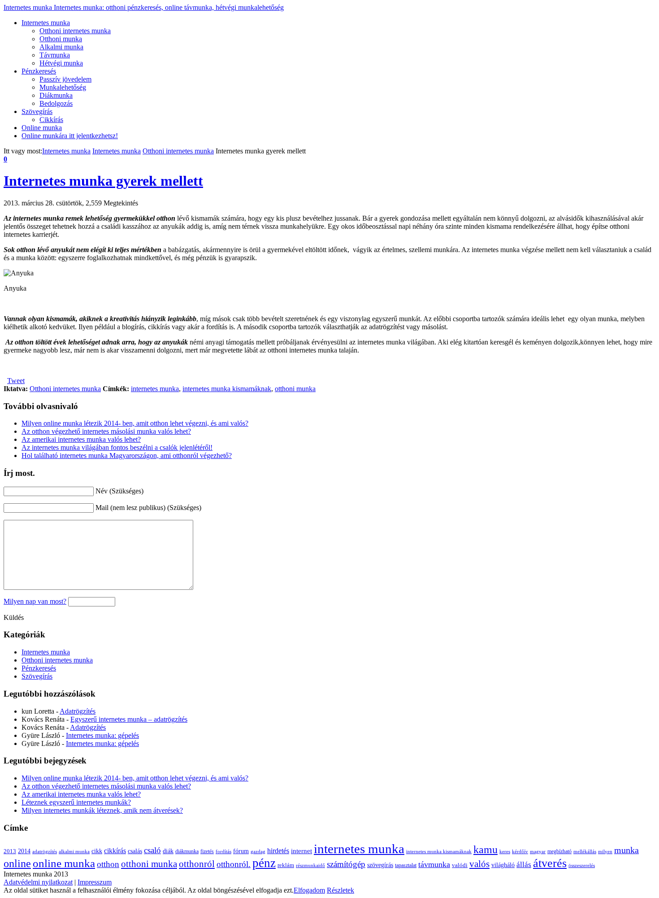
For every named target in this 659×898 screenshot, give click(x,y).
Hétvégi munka (61, 63)
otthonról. (234, 864)
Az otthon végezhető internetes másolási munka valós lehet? (106, 431)
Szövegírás (37, 111)
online (17, 863)
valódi (460, 865)
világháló (503, 865)
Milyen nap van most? (35, 601)
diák (168, 851)
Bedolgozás (56, 103)
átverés (550, 863)
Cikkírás (51, 119)
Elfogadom (309, 890)
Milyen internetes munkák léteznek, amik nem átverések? (102, 810)
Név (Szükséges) (119, 491)
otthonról (197, 864)
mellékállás (584, 851)
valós (479, 864)
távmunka (434, 864)
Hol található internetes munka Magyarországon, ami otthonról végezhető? (127, 455)
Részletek (340, 890)
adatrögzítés (44, 851)
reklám (285, 865)
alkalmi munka (74, 851)
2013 (10, 851)
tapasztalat (405, 865)
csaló (152, 850)
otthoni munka (295, 388)
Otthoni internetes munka (75, 31)
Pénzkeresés (39, 71)
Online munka (42, 127)
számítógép (346, 864)
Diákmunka (56, 95)
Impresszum (95, 882)
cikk (96, 851)
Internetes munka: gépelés (102, 735)
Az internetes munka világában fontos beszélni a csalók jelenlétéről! (117, 447)
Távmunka (54, 55)
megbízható (559, 851)
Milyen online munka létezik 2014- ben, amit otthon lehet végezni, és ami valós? (135, 423)
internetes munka (155, 388)
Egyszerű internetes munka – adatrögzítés (128, 719)
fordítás (223, 851)
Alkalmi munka (61, 47)
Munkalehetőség (62, 87)
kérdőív (520, 851)
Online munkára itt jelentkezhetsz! (70, 135)
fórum (241, 851)
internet (301, 850)
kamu (485, 849)
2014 (24, 851)
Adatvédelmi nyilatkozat (38, 882)
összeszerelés (581, 865)
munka (626, 850)
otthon (108, 864)
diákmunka (187, 851)
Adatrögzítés (77, 711)
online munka (64, 863)
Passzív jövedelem (65, 79)
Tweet (16, 380)
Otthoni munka (60, 39)
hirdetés (278, 850)
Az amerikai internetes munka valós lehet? (81, 439)
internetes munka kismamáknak (226, 388)
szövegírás (380, 865)
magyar (538, 851)
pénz (264, 863)
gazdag (258, 851)
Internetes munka (144, 7)
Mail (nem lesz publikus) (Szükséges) (148, 507)
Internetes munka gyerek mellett (103, 181)
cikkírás (115, 850)
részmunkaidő (310, 865)
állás (523, 864)
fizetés (207, 851)
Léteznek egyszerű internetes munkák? (76, 802)
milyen (605, 851)
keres (504, 851)
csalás (135, 850)
